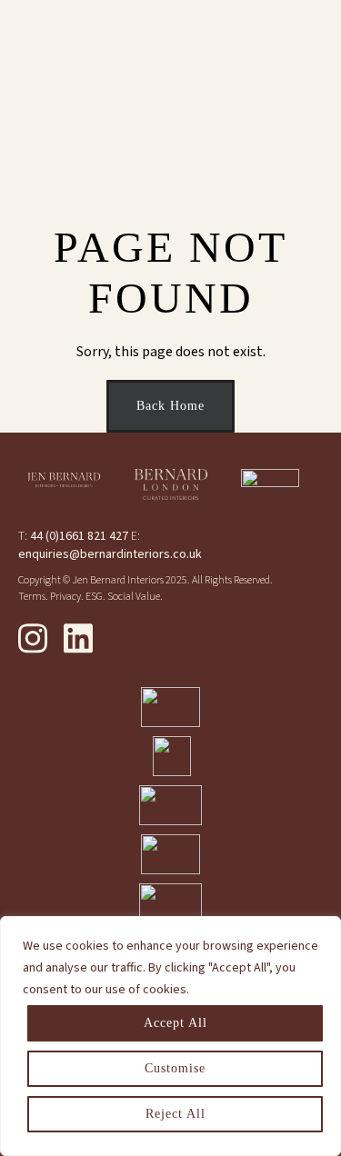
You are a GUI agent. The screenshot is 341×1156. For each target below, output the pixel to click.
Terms (31, 596)
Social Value (133, 596)
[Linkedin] (78, 638)
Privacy (65, 596)
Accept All (175, 1023)
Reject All (175, 1114)
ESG (94, 596)
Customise (175, 1068)
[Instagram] (32, 638)
